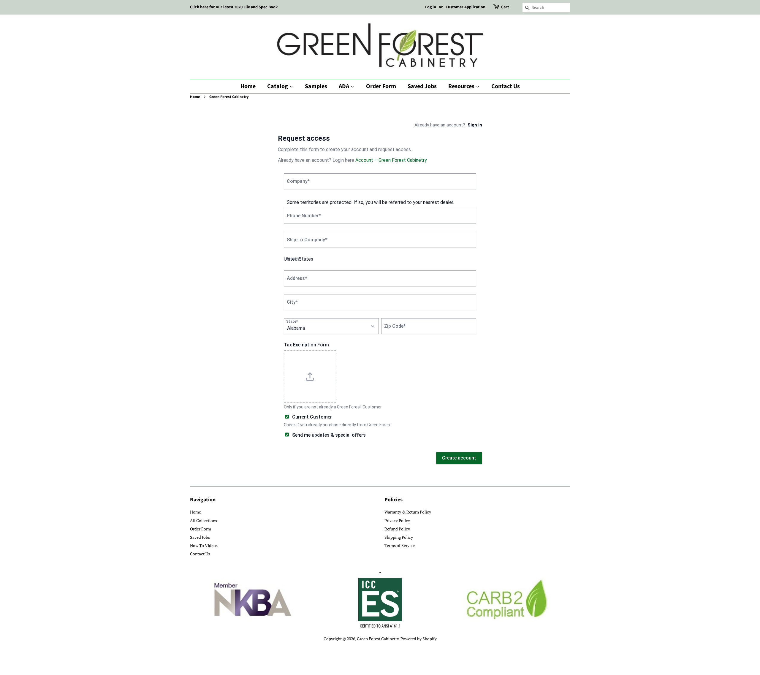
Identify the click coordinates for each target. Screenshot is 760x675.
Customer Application (465, 7)
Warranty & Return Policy (407, 512)
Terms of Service (399, 545)
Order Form (381, 86)
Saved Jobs (422, 86)
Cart (505, 7)
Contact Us (505, 86)
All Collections (203, 520)
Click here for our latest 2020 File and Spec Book (234, 7)
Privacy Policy (397, 520)
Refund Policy (397, 529)
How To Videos (204, 545)
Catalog (278, 86)
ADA (344, 86)
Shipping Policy (398, 537)
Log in (430, 7)
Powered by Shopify (418, 638)
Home (248, 86)
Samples (316, 86)
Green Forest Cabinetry (378, 638)
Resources (462, 86)
